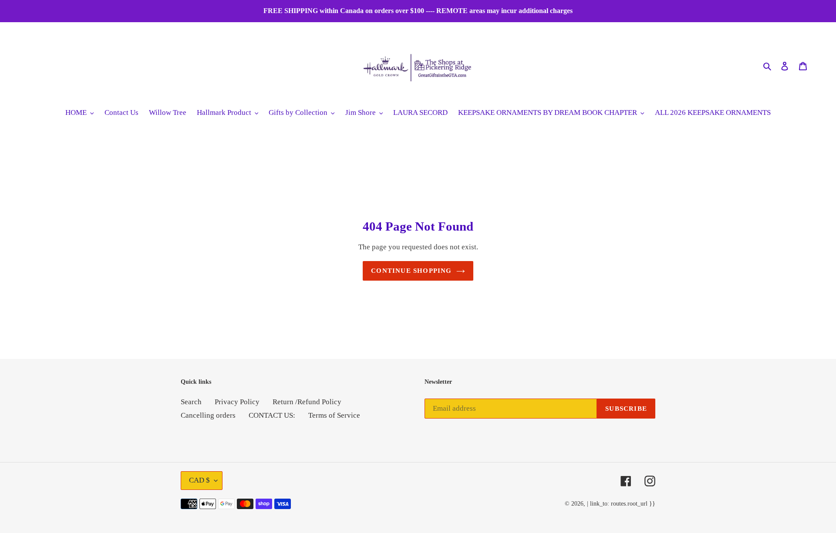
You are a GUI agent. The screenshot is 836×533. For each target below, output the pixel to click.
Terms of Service (334, 415)
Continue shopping (411, 270)
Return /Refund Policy (307, 402)
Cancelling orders (208, 415)
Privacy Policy (237, 402)
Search (191, 402)
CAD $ (199, 480)
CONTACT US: (272, 415)
